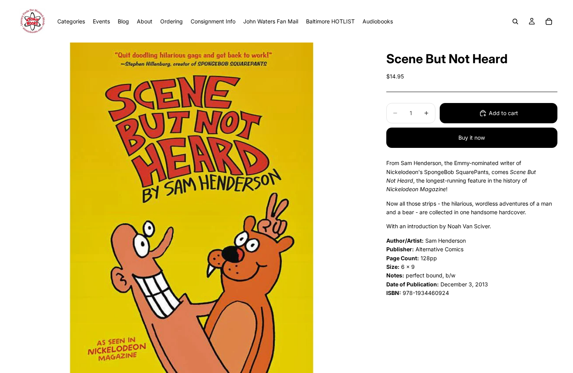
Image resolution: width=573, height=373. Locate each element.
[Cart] (548, 21)
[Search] (515, 21)
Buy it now (471, 137)
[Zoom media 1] (192, 208)
